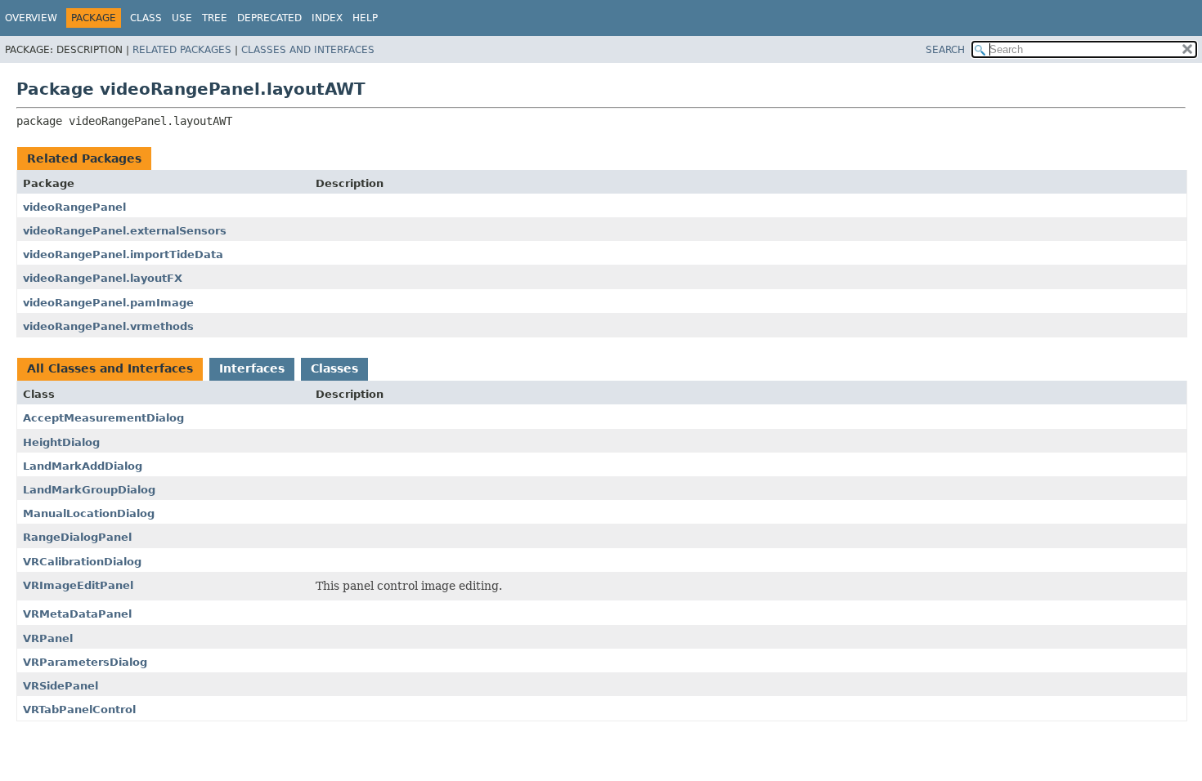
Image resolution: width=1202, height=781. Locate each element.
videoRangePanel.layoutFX (102, 278)
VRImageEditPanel (78, 585)
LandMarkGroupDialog (89, 490)
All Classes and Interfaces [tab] (110, 368)
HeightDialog (61, 442)
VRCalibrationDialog (82, 562)
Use (182, 18)
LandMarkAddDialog (82, 466)
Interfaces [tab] (252, 368)
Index (327, 18)
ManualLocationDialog (89, 513)
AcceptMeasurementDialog (103, 418)
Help (365, 18)
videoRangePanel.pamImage (108, 303)
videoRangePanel (74, 207)
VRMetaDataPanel (77, 614)
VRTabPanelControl (79, 709)
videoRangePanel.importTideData (123, 254)
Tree (214, 18)
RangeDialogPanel (77, 537)
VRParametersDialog (85, 662)
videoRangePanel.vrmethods (108, 326)
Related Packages (181, 50)
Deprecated (269, 18)
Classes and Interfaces (308, 50)
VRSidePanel (60, 686)
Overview (31, 18)
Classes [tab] (334, 368)
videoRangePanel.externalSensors (124, 231)
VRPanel (48, 638)
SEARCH (945, 50)
